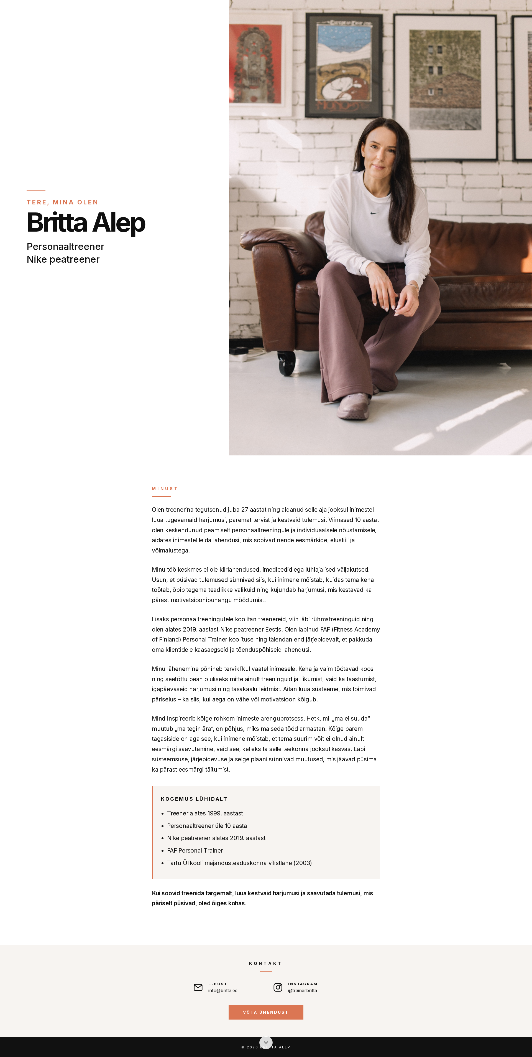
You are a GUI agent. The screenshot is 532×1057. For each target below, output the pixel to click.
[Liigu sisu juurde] (266, 1042)
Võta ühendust (266, 1012)
